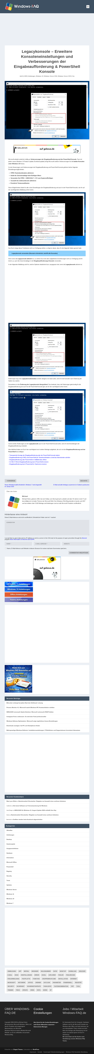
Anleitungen (31, 76)
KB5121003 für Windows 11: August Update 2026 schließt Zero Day (35, 810)
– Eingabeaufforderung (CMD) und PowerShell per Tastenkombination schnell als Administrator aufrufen (39, 457)
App (20, 971)
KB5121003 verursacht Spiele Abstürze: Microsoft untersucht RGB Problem (30, 712)
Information (10, 857)
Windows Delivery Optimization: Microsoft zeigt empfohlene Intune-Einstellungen (32, 721)
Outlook (47, 982)
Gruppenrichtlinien (12, 848)
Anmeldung (12, 971)
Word (45, 990)
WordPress (36, 1049)
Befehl (26, 971)
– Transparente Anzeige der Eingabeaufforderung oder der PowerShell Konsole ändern (34, 455)
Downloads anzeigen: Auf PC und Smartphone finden (23, 725)
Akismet (84, 538)
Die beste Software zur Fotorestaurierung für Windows (30, 806)
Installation (63, 978)
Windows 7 (10, 903)
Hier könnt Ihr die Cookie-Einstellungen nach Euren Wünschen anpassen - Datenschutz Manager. (46, 1024)
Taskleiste (47, 986)
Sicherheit (20, 986)
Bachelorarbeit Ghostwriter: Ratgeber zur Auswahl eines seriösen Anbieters (42, 801)
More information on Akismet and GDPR (22, 539)
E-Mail (10, 975)
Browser (35, 971)
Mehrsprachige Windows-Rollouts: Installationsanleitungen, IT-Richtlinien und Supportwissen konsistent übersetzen (43, 730)
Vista (38, 990)
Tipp (72, 986)
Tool (78, 986)
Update (25, 990)
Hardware (9, 853)
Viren (32, 990)
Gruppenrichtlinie (49, 978)
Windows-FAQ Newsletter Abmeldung (76, 1052)
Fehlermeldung (13, 978)
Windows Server (12, 889)
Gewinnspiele (11, 844)
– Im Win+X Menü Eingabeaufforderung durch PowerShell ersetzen (28, 462)
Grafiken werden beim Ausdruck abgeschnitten (27, 819)
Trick (18, 990)
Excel (44, 975)
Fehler (60, 975)
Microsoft (11, 982)
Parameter (57, 982)
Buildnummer (46, 971)
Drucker (82, 971)
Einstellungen (26, 975)
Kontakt (40, 1052)
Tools (8, 880)
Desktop (9, 839)
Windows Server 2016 (50, 76)
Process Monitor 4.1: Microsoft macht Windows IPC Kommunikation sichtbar (30, 707)
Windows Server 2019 (64, 76)
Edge (16, 975)
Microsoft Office (12, 862)
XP (50, 990)
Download (72, 971)
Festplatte (26, 978)
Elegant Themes (18, 1049)
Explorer (52, 975)
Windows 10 (39, 76)
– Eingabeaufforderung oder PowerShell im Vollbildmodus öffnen (27, 459)
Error (37, 975)
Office (30, 982)
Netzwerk (21, 982)
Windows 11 (10, 894)
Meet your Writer (12, 801)
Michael (25, 496)
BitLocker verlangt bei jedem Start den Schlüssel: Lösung (25, 703)
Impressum (33, 1052)
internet (73, 978)
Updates (9, 885)
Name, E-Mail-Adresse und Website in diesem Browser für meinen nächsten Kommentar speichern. (37, 548)
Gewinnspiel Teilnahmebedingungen (53, 1052)
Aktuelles (9, 830)
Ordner (38, 982)
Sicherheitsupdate (34, 986)
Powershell (10, 867)
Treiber (10, 990)
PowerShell (67, 982)
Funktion (36, 978)
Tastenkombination (61, 986)
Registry (9, 871)
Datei (55, 971)
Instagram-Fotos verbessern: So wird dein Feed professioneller (26, 716)
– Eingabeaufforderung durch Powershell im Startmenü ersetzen (27, 464)
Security (9, 876)
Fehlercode (70, 975)
